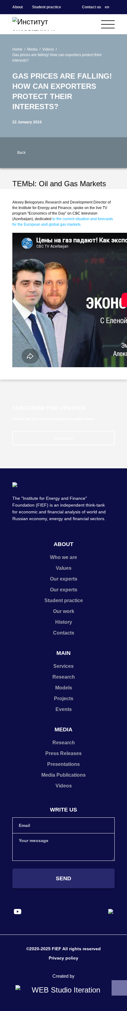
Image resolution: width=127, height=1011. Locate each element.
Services (63, 666)
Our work (63, 611)
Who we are (63, 557)
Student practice (46, 7)
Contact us (91, 7)
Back (21, 152)
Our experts (63, 579)
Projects (63, 698)
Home (17, 49)
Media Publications (63, 775)
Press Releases (63, 753)
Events (63, 709)
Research (63, 677)
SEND (63, 878)
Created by (63, 976)
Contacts (63, 632)
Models (63, 687)
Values (64, 568)
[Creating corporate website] (63, 990)
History (63, 622)
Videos (48, 49)
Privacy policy (63, 958)
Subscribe (63, 438)
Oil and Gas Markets (72, 183)
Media (32, 49)
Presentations (63, 764)
